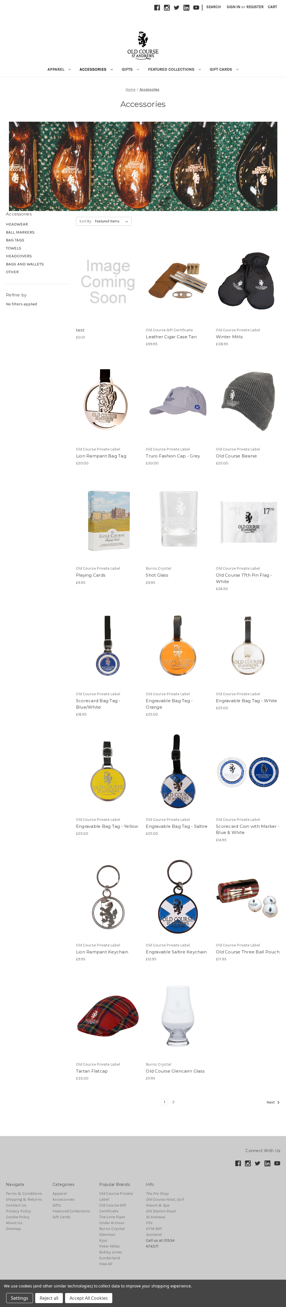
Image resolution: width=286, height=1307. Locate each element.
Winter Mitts (229, 336)
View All (105, 1264)
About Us (14, 1222)
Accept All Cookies (89, 1298)
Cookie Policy (18, 1217)
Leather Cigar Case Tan (171, 336)
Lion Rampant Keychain (102, 952)
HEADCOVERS (19, 255)
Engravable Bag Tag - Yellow (107, 826)
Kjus (103, 1240)
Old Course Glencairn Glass (175, 1071)
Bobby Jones (110, 1252)
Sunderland (109, 1258)
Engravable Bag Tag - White (246, 700)
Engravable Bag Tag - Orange (169, 704)
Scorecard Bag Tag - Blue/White (98, 704)
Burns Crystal (112, 1228)
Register (255, 6)
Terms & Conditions (24, 1193)
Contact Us (16, 1205)
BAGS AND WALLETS (25, 264)
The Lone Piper (112, 1217)
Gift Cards (221, 69)
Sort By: (85, 221)
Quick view (107, 277)
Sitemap (13, 1228)
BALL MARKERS (20, 232)
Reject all (49, 1298)
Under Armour (112, 1222)
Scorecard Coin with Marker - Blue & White (248, 829)
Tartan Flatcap (92, 1071)
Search (213, 6)
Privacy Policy (18, 1211)
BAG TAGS (15, 240)
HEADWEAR (17, 224)
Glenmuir (107, 1234)
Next (271, 1102)
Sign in (233, 6)
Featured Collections (172, 69)
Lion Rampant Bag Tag (101, 456)
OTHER (12, 271)
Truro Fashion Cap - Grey (173, 456)
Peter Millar (109, 1246)
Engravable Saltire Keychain (176, 952)
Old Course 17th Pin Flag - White (244, 578)
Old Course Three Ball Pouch (248, 952)
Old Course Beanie (236, 456)
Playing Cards (90, 575)
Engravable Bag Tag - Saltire (177, 826)
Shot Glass (157, 575)
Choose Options (248, 406)
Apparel (56, 69)
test (80, 330)
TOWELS (13, 248)
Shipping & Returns (24, 1199)
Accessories (94, 69)
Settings (19, 1298)
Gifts (128, 69)
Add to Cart (107, 286)
